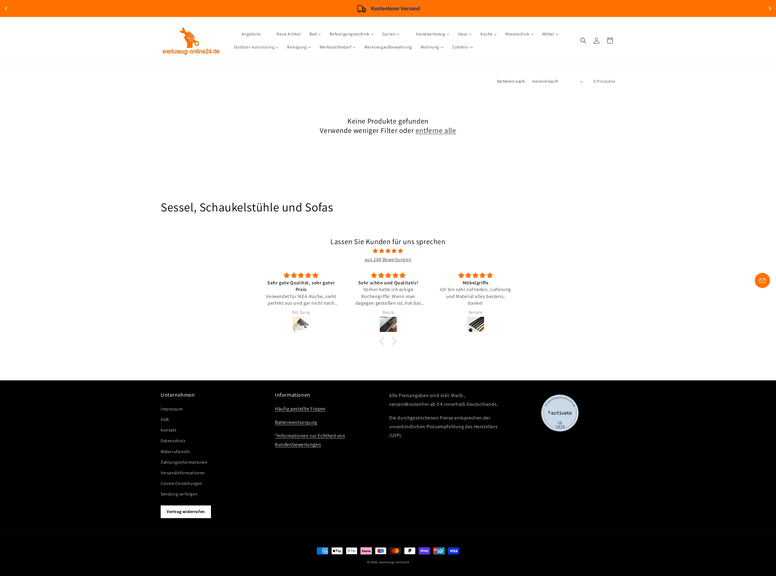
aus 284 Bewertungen (388, 259)
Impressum (172, 409)
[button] (583, 40)
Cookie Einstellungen (181, 483)
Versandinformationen (183, 472)
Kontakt (168, 430)
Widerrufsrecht (175, 451)
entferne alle (436, 130)
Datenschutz (173, 440)
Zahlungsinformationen (184, 462)
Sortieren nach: (511, 81)
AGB (165, 419)
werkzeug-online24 (394, 562)
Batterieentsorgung (296, 422)
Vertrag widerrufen (186, 511)
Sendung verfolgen (179, 494)
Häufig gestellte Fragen (300, 409)
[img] (388, 251)
